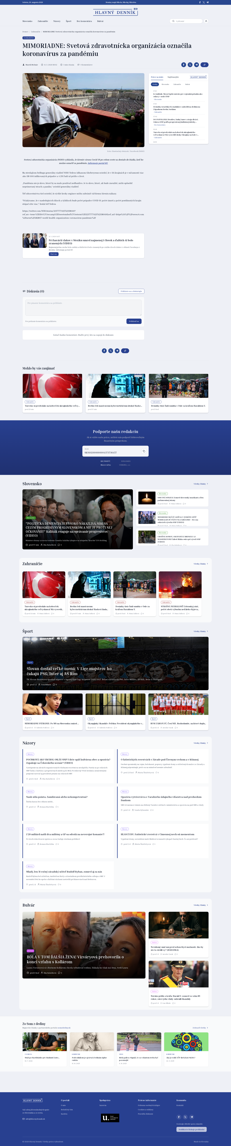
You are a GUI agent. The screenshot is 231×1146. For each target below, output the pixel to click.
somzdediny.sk (64, 1028)
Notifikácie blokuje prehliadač (192, 1129)
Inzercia (102, 1105)
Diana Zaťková (176, 504)
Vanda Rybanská (141, 810)
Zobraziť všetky (199, 1028)
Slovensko (27, 21)
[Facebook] (200, 2)
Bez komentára (84, 21)
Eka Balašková (49, 545)
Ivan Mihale (46, 684)
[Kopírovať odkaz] (205, 64)
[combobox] (188, 21)
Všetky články (200, 484)
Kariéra (64, 1114)
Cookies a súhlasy (145, 1109)
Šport (68, 21)
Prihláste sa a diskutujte (131, 291)
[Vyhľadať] (173, 21)
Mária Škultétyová (146, 772)
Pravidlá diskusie (145, 1114)
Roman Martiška (47, 807)
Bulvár (100, 21)
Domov (25, 31)
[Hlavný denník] (115, 12)
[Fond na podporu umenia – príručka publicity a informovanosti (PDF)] (110, 1118)
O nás (63, 1105)
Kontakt (180, 1105)
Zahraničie (43, 21)
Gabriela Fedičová (42, 728)
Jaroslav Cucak (168, 728)
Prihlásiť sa (134, 321)
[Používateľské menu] (206, 21)
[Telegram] (207, 2)
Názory (57, 21)
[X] (204, 2)
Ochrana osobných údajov (149, 1105)
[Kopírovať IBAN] (144, 451)
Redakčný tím (67, 1109)
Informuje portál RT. (98, 163)
